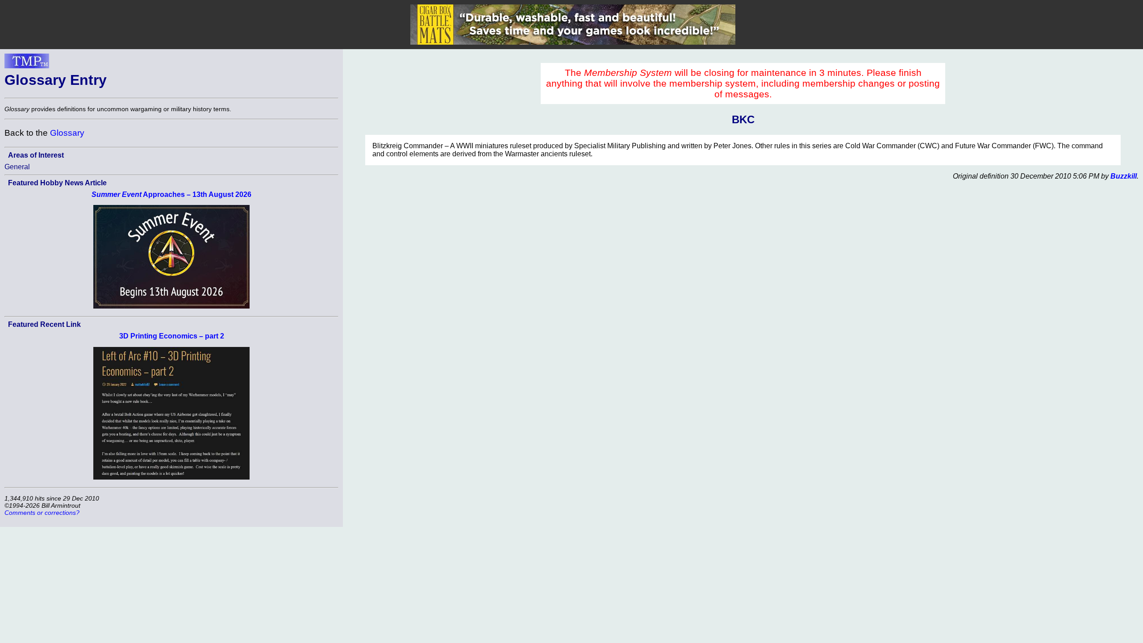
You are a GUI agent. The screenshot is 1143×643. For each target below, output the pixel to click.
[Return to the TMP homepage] (26, 63)
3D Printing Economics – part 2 (171, 336)
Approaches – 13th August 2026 (171, 194)
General (17, 167)
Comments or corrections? (41, 512)
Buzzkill (1123, 176)
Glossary (67, 133)
